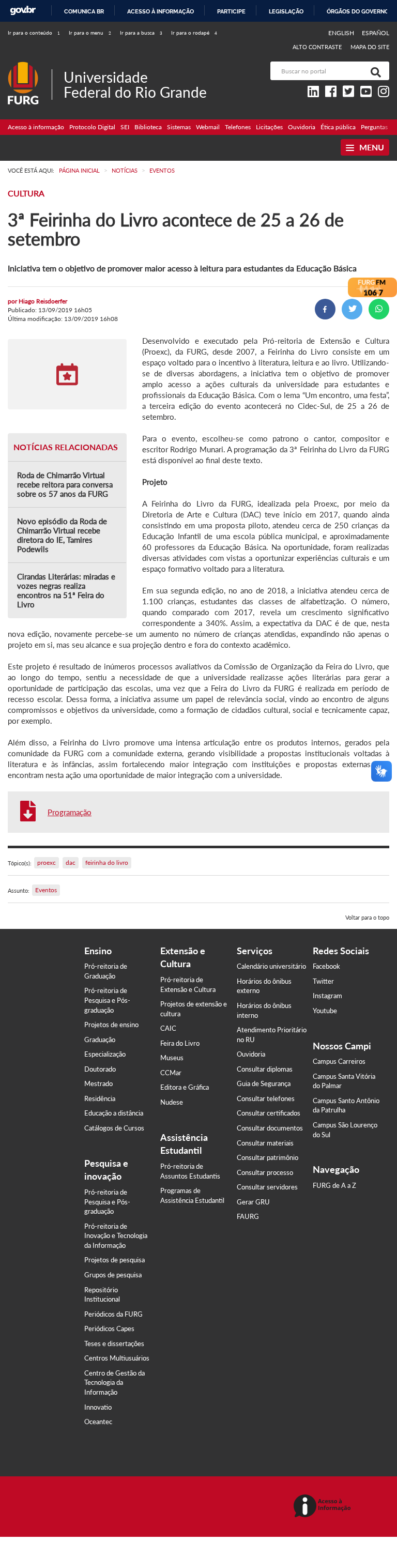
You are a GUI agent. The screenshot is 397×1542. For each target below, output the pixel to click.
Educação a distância (113, 1113)
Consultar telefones (266, 1098)
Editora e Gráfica (184, 1087)
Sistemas (179, 127)
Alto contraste (317, 46)
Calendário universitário (271, 966)
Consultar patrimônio (267, 1157)
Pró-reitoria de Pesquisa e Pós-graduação (107, 1000)
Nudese (171, 1102)
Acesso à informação (160, 11)
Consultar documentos (270, 1128)
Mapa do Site (369, 46)
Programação (69, 812)
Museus (172, 1058)
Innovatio (98, 1407)
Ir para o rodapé (194, 32)
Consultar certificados (268, 1113)
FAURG (248, 1216)
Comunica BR (84, 11)
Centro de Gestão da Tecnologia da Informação (114, 1382)
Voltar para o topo (367, 917)
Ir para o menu (90, 32)
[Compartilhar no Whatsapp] (379, 309)
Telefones (238, 127)
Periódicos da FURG (113, 1314)
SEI (124, 127)
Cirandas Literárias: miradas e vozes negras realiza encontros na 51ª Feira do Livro (66, 590)
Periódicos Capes (109, 1328)
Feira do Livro (180, 1043)
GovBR (23, 11)
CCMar (170, 1072)
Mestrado (98, 1083)
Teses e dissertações (114, 1343)
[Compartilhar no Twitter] (352, 309)
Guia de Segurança (264, 1083)
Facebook (326, 966)
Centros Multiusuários (116, 1358)
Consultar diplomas (265, 1069)
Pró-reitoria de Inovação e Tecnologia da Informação (115, 1235)
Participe (231, 11)
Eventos (46, 890)
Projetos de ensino (111, 1024)
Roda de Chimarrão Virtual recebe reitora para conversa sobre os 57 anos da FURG (65, 484)
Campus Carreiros (339, 1061)
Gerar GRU (253, 1202)
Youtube (325, 1010)
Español (375, 33)
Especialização (105, 1054)
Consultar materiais (265, 1143)
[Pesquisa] (373, 71)
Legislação (286, 11)
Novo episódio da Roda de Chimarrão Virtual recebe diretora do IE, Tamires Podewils (62, 535)
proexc (46, 862)
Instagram (327, 995)
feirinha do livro (106, 862)
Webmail (208, 127)
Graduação (99, 1039)
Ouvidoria (301, 127)
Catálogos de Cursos (114, 1128)
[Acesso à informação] (324, 1506)
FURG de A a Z (334, 1185)
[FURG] (30, 66)
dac (70, 862)
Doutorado (100, 1069)
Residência (99, 1098)
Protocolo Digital (92, 127)
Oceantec (98, 1421)
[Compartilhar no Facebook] (325, 309)
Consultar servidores (267, 1187)
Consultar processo (265, 1172)
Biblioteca (148, 127)
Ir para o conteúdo (34, 32)
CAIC (168, 1028)
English (342, 33)
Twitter (323, 981)
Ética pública (338, 127)
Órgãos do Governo (358, 11)
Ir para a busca (141, 32)
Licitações (269, 127)
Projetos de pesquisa (114, 1260)
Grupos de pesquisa (113, 1275)
